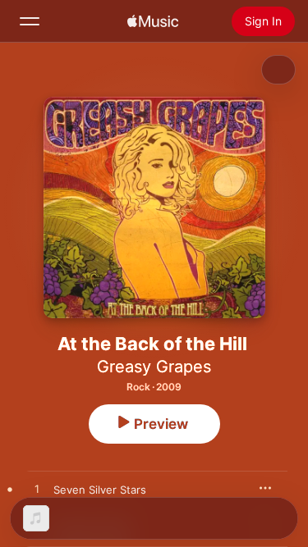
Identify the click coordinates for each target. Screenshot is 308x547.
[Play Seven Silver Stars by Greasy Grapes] (37, 489)
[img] (152, 21)
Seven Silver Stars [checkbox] (99, 489)
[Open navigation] (29, 21)
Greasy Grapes (154, 366)
